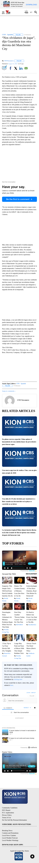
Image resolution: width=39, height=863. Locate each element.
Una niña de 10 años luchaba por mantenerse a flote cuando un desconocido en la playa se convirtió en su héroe (18, 501)
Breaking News (7, 830)
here (11, 685)
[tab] (8, 707)
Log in (28, 692)
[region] (19, 720)
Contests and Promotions (10, 833)
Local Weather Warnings (10, 840)
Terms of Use (6, 817)
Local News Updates (9, 835)
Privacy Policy (7, 815)
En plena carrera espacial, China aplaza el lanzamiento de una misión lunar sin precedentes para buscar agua (19, 441)
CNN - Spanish (21, 383)
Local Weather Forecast (10, 838)
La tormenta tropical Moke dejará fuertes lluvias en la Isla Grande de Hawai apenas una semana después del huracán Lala (19, 532)
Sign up (33, 692)
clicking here (18, 679)
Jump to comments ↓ (9, 391)
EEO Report (6, 810)
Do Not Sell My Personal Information (14, 820)
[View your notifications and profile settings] (35, 708)
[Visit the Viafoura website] (32, 747)
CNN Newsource (9, 61)
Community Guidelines (9, 808)
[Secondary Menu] (4, 12)
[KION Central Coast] (9, 12)
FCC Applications (8, 813)
